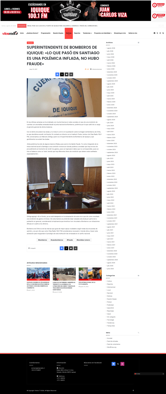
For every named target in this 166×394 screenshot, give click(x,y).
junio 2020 (110, 268)
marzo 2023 (111, 170)
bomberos (43, 240)
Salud (109, 314)
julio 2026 (110, 51)
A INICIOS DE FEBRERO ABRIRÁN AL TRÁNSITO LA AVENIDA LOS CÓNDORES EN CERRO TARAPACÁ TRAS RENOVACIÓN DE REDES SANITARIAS (64, 286)
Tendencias (86, 33)
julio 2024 (110, 122)
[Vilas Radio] (10, 33)
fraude (70, 240)
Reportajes (110, 311)
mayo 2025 (110, 93)
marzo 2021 (110, 242)
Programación (45, 33)
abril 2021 (110, 239)
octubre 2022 (111, 185)
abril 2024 (110, 131)
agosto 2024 (111, 119)
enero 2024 (110, 140)
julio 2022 (110, 194)
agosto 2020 (111, 263)
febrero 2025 (111, 102)
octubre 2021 (111, 221)
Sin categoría (111, 317)
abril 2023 (110, 167)
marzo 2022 (111, 206)
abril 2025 (110, 96)
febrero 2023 (111, 173)
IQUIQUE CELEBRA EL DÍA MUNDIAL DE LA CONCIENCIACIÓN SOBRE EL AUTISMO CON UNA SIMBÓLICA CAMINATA (38, 285)
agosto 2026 (111, 48)
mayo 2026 (110, 57)
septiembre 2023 (112, 152)
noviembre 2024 (112, 110)
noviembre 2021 (112, 218)
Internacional (111, 287)
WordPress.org (111, 347)
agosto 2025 (111, 84)
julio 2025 (110, 87)
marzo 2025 (111, 99)
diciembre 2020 (112, 251)
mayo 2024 (110, 128)
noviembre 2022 (112, 182)
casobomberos (57, 240)
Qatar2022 (110, 308)
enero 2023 (110, 176)
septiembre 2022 (112, 188)
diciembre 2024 (112, 107)
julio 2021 (110, 230)
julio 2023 (110, 158)
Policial (109, 302)
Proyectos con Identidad (102, 33)
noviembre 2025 (112, 75)
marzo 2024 (111, 134)
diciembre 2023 (112, 143)
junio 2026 (110, 54)
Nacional (110, 293)
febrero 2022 (111, 209)
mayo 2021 (110, 236)
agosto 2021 (111, 227)
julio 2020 (110, 265)
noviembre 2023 (112, 146)
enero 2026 (110, 69)
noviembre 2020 (112, 254)
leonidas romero (84, 240)
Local (109, 290)
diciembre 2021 (112, 215)
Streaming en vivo (120, 33)
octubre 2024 (111, 113)
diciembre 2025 (112, 72)
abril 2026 (110, 60)
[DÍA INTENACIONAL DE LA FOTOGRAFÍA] (90, 274)
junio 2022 (110, 197)
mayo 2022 (110, 200)
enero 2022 (110, 212)
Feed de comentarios (113, 344)
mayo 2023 (110, 164)
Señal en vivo (133, 33)
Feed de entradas (112, 341)
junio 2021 (110, 233)
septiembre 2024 (112, 116)
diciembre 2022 (112, 179)
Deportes (77, 33)
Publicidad (110, 305)
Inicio (22, 33)
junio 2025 (110, 90)
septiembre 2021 (112, 224)
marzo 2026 (111, 63)
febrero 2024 (111, 137)
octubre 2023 (111, 149)
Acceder (109, 338)
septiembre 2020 (112, 260)
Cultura (109, 281)
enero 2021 (110, 248)
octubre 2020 (111, 257)
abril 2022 (110, 203)
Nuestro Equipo (58, 33)
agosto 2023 (111, 155)
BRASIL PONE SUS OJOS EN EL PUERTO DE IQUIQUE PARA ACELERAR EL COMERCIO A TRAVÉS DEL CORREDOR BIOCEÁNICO (64, 26)
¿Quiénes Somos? (32, 33)
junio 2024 (110, 125)
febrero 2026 (111, 66)
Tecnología (110, 320)
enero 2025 (110, 104)
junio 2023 (110, 161)
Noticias (68, 33)
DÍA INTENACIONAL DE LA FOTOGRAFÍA (87, 283)
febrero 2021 (111, 245)
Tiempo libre (111, 326)
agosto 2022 (111, 191)
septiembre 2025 (112, 81)
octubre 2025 (111, 78)
